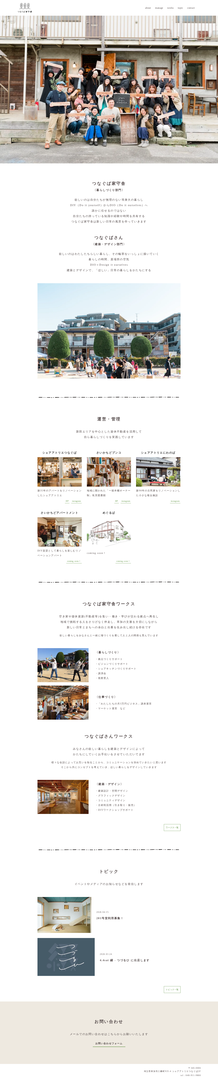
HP (67, 501)
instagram (76, 501)
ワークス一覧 (172, 827)
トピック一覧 (172, 989)
